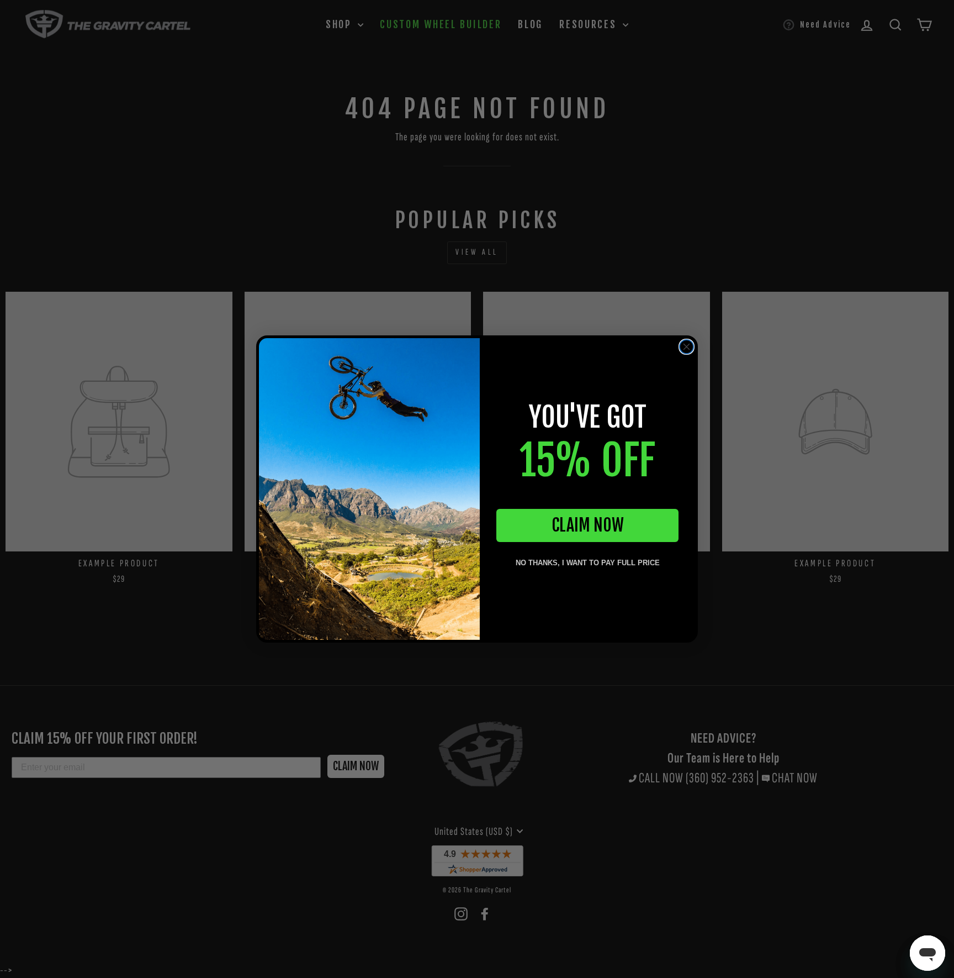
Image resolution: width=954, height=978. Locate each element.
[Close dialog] (686, 347)
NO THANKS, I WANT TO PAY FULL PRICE (588, 563)
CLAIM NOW (588, 525)
